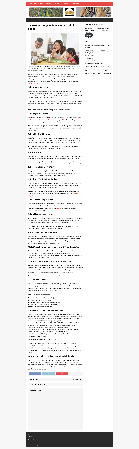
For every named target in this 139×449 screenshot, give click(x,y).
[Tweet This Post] (48, 373)
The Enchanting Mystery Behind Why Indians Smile (98, 73)
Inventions (55, 20)
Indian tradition (33, 83)
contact (59, 208)
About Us (30, 434)
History (85, 20)
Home (29, 20)
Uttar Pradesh (75, 3)
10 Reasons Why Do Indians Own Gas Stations (97, 71)
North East (48, 3)
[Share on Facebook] (35, 373)
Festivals (77, 20)
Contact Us (30, 436)
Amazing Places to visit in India (35, 3)
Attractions (45, 20)
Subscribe (88, 35)
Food (35, 20)
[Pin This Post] (62, 373)
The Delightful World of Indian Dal (93, 53)
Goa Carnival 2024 (89, 58)
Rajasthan (57, 3)
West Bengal (66, 3)
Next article (77, 379)
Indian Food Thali (89, 55)
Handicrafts (66, 20)
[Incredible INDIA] (69, 12)
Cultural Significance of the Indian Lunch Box (96, 50)
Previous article (35, 379)
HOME (29, 438)
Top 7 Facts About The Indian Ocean (94, 63)
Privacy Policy (31, 439)
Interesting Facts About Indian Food (94, 61)
